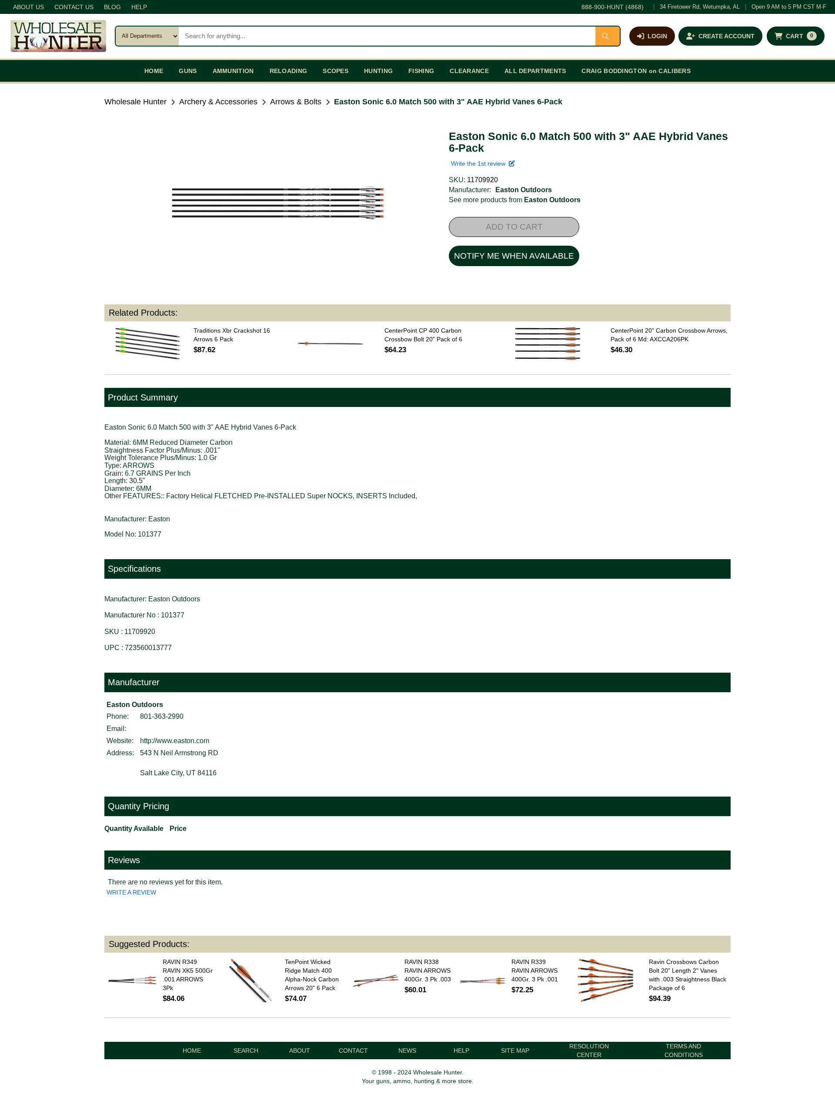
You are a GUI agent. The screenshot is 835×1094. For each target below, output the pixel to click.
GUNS (188, 70)
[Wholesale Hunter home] (58, 36)
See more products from (515, 199)
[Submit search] (607, 36)
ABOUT (299, 1050)
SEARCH (246, 1050)
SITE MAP (515, 1050)
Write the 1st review (480, 163)
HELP (139, 6)
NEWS (407, 1050)
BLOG (112, 6)
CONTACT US (74, 6)
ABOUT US (28, 6)
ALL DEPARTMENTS (535, 70)
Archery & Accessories (218, 101)
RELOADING (288, 70)
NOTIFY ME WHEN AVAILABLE (514, 255)
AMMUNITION (233, 70)
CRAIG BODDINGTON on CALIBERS (635, 70)
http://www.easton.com (174, 740)
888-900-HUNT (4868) (612, 6)
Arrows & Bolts (295, 101)
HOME (153, 70)
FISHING (421, 70)
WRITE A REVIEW (131, 892)
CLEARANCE (469, 70)
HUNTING (378, 70)
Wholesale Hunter (135, 101)
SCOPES (335, 70)
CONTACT (353, 1050)
